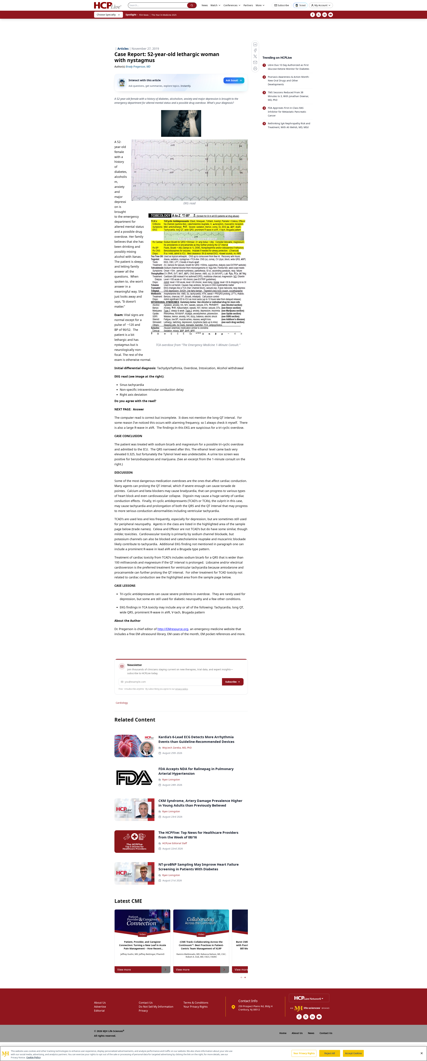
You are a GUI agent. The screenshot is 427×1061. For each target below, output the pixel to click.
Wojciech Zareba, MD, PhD (177, 747)
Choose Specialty (106, 14)
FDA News (144, 15)
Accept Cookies (353, 1053)
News (205, 5)
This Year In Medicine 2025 (163, 15)
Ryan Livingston (171, 779)
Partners (248, 5)
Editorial (99, 1010)
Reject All (329, 1053)
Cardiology (122, 702)
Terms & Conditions (195, 1002)
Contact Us (146, 1002)
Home (282, 1033)
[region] (213, 1053)
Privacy (143, 1010)
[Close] (421, 1053)
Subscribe (231, 681)
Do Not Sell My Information (156, 1006)
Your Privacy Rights (195, 1006)
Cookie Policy (33, 1057)
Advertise (100, 1006)
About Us (100, 1002)
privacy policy (181, 688)
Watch (214, 5)
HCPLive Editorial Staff (174, 843)
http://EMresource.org (172, 629)
